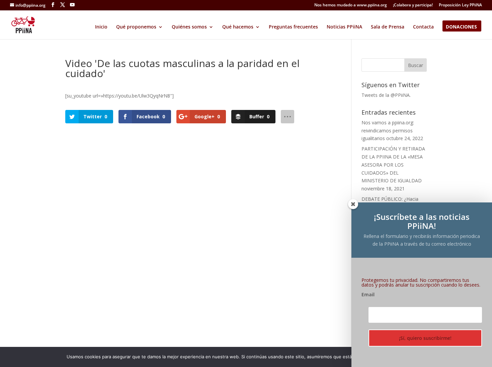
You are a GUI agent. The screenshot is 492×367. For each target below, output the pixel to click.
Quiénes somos (189, 27)
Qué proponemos (136, 27)
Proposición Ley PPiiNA (460, 5)
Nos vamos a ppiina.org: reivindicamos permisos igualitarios (387, 130)
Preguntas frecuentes (293, 27)
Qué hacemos (237, 27)
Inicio (101, 27)
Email (368, 294)
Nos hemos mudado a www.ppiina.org (350, 5)
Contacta (423, 27)
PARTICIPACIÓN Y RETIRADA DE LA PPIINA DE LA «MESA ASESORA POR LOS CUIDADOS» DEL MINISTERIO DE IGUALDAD (393, 164)
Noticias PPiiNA (344, 27)
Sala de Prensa (387, 27)
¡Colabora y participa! (413, 5)
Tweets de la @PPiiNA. (386, 95)
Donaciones (461, 27)
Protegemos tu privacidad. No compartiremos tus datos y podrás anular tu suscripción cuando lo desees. (420, 282)
